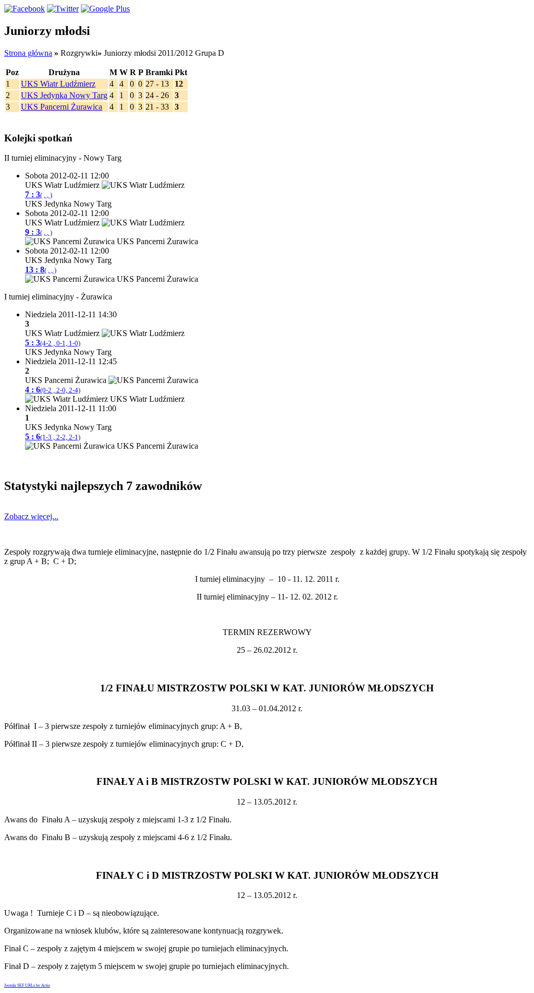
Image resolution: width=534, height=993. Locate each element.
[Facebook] (24, 8)
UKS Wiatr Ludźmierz (58, 83)
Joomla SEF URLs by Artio (27, 985)
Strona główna (28, 53)
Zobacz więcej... (31, 516)
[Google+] (105, 8)
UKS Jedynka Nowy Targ (64, 95)
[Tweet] (63, 8)
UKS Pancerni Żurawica (61, 106)
